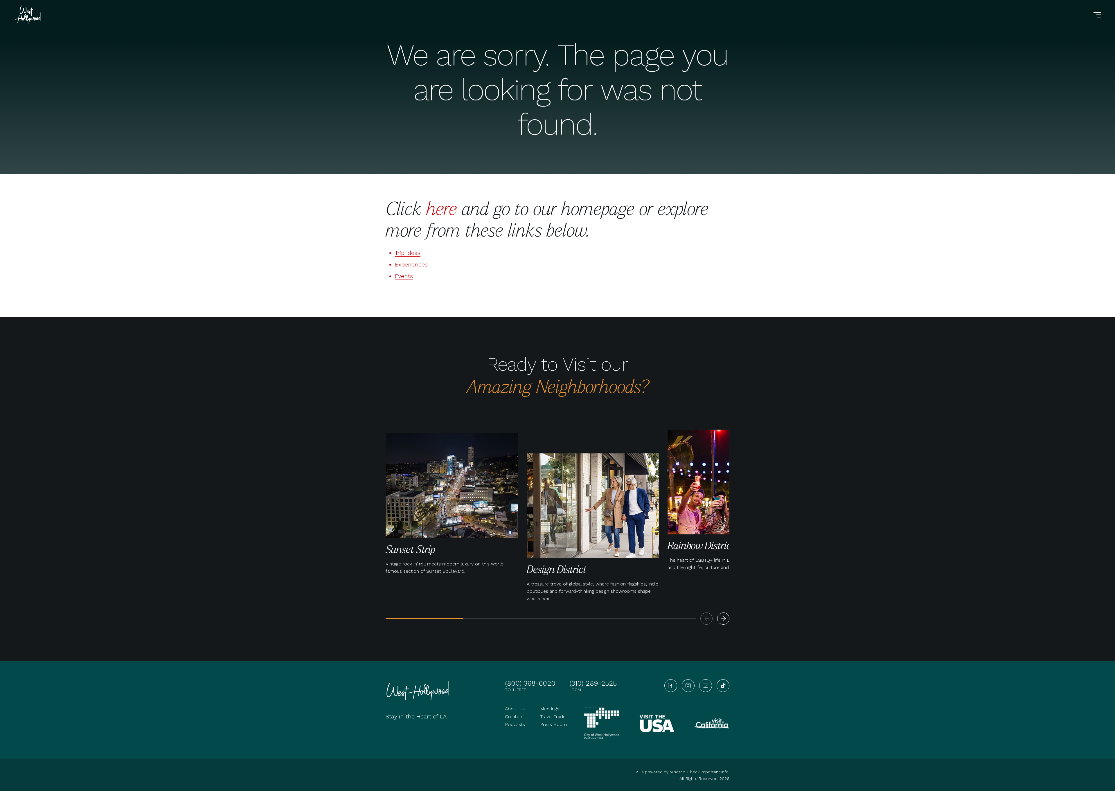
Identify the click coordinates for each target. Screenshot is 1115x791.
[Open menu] (1097, 15)
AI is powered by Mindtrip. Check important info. (682, 772)
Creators (514, 716)
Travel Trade (553, 716)
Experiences (411, 264)
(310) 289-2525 (593, 683)
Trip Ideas (407, 252)
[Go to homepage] (28, 15)
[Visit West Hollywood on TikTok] (723, 685)
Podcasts (515, 724)
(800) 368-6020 (530, 683)
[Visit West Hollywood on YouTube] (705, 685)
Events (404, 276)
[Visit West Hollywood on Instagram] (688, 685)
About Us (515, 708)
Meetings (549, 708)
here (441, 208)
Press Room (553, 724)
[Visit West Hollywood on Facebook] (670, 685)
